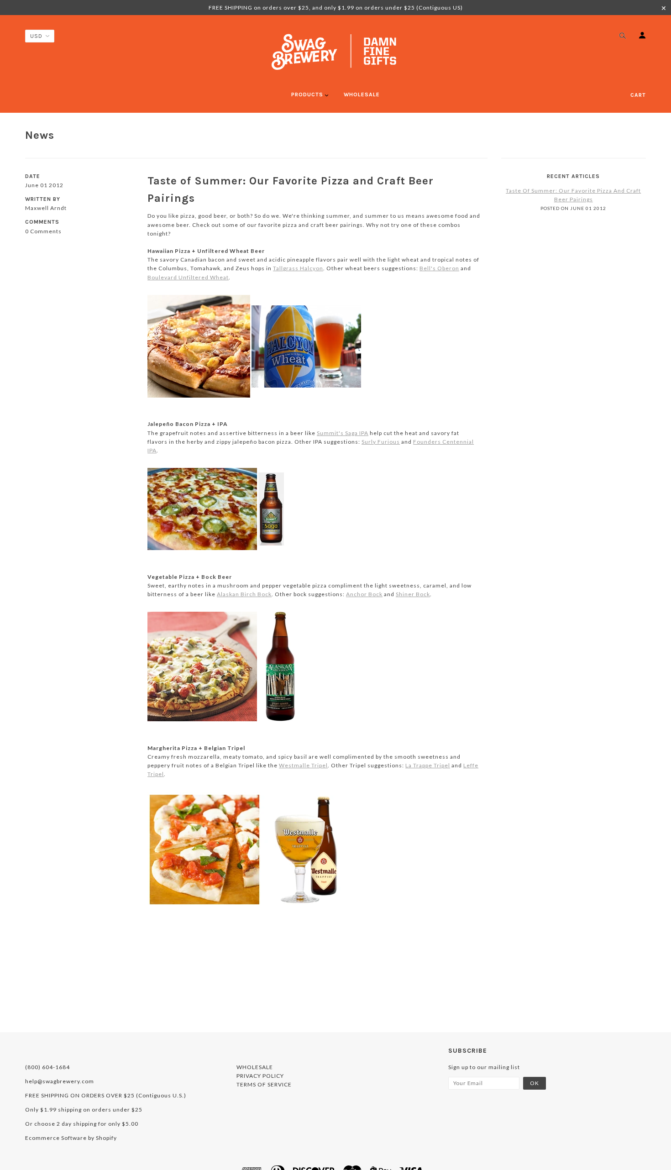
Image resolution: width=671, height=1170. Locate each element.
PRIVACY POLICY (260, 1075)
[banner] (335, 51)
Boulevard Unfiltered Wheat (188, 277)
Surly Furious (381, 441)
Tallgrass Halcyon (298, 268)
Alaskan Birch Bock (244, 594)
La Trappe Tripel (427, 765)
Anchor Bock (364, 594)
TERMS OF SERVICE (264, 1084)
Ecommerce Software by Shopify (71, 1137)
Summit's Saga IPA (342, 433)
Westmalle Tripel (303, 765)
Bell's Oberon (439, 268)
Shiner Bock (413, 594)
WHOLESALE (254, 1067)
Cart (638, 95)
